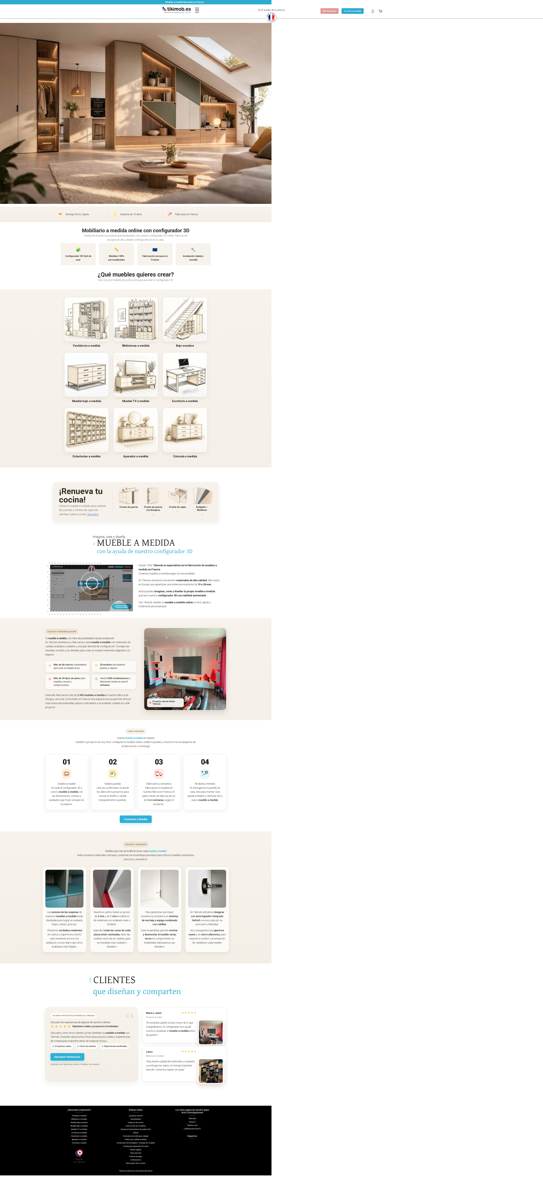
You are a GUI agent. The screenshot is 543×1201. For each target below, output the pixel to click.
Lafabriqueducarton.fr (192, 1129)
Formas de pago (135, 1156)
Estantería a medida (79, 1136)
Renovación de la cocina (135, 1163)
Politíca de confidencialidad (135, 1139)
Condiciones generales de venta (135, 1146)
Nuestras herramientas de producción (136, 1129)
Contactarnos (135, 1160)
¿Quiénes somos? (136, 1116)
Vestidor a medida (79, 1116)
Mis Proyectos (329, 11)
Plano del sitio (135, 1153)
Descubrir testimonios (67, 1056)
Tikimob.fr (192, 1119)
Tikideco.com (192, 1125)
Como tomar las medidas (136, 1126)
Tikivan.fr (192, 1122)
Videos (135, 1133)
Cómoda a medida (79, 1143)
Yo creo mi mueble (352, 11)
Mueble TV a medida (79, 1129)
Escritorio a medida (79, 1133)
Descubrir (93, 514)
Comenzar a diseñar (135, 819)
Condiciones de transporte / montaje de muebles (136, 1143)
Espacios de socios (135, 1123)
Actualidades (136, 1119)
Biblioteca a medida (79, 1119)
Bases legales (135, 1150)
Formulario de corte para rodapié (135, 1136)
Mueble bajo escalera (79, 1123)
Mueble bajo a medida (79, 1126)
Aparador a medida (79, 1139)
